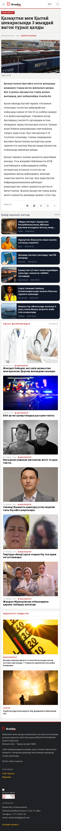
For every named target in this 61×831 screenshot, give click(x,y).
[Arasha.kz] (14, 4)
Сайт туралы (8, 773)
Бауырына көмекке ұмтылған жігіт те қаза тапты (30, 461)
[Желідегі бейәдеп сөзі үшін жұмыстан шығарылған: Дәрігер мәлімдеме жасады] (30, 345)
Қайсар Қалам (28, 36)
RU (49, 4)
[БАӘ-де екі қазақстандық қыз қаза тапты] (30, 393)
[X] (41, 205)
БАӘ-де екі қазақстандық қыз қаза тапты (28, 415)
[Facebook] (27, 205)
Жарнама (6, 777)
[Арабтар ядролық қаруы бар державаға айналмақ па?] (30, 687)
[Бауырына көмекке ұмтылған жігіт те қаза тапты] (30, 437)
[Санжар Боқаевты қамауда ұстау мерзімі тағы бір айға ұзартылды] (30, 484)
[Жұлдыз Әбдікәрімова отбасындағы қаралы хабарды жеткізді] (30, 579)
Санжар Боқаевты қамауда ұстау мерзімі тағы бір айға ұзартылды (29, 508)
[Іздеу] (57, 4)
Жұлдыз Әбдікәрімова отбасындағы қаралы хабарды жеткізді (26, 603)
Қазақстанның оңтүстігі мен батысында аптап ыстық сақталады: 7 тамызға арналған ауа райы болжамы (29, 663)
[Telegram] (34, 205)
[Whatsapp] (48, 205)
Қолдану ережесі (10, 824)
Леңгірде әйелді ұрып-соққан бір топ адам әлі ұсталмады (29, 556)
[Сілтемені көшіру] (54, 205)
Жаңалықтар (21, 366)
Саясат (6, 708)
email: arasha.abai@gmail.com (16, 817)
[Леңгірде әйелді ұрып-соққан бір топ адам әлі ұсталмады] (30, 531)
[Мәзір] (3, 4)
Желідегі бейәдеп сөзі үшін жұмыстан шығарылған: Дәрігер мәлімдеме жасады (29, 370)
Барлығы (53, 324)
